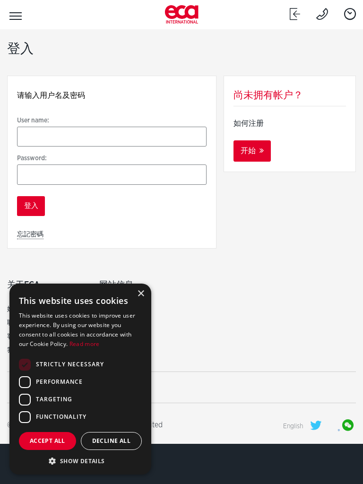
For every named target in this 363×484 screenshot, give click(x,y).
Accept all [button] (47, 441)
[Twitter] (315, 426)
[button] (80, 460)
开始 (249, 150)
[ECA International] (182, 15)
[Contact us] (322, 14)
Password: (32, 158)
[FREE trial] (350, 14)
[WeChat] (348, 426)
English (293, 426)
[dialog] (80, 379)
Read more (84, 344)
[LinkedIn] (331, 426)
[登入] (295, 14)
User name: (33, 120)
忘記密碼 (30, 234)
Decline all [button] (111, 441)
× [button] (140, 293)
